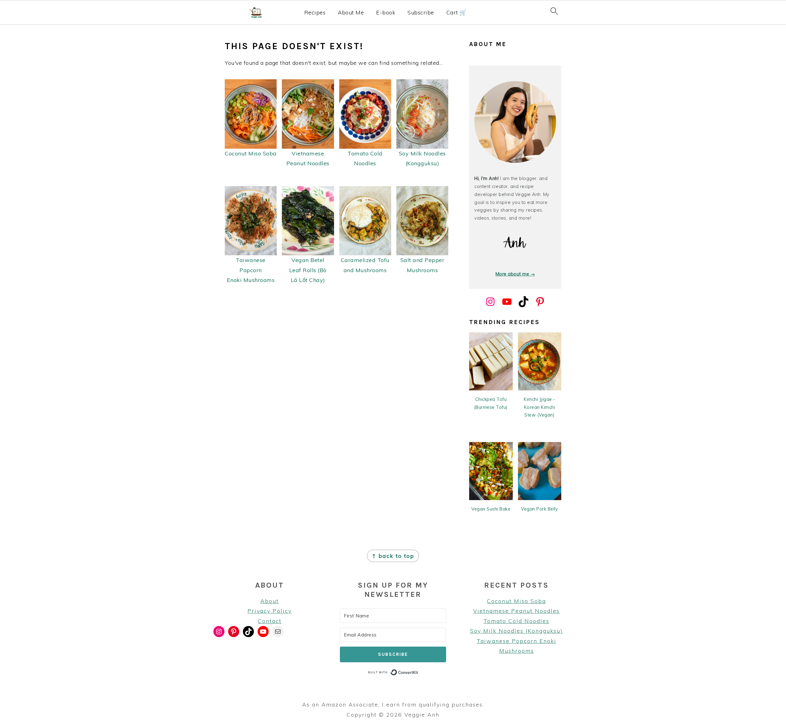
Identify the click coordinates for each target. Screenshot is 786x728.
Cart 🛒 (456, 12)
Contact (270, 620)
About (269, 601)
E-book (385, 12)
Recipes (315, 12)
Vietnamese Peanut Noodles (516, 610)
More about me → (515, 274)
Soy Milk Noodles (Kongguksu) (516, 630)
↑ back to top (393, 555)
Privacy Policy (269, 610)
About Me (351, 12)
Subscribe (420, 12)
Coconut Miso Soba (516, 601)
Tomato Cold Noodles (516, 620)
